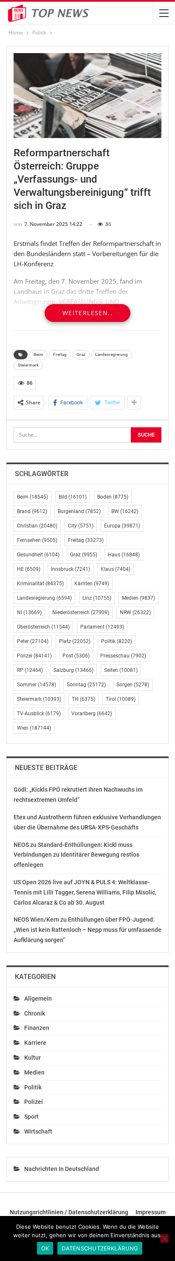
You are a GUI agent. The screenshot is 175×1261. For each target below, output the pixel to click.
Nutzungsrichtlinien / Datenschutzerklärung (69, 1212)
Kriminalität (40, 584)
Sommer (36, 685)
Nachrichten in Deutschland (61, 1168)
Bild (73, 497)
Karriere (35, 1042)
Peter (32, 641)
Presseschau (123, 656)
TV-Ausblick (39, 714)
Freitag (60, 354)
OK (45, 1248)
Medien (138, 598)
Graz (80, 354)
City (80, 526)
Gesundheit (38, 555)
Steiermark (28, 365)
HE (28, 569)
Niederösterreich (80, 612)
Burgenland (79, 511)
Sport (31, 1116)
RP (30, 670)
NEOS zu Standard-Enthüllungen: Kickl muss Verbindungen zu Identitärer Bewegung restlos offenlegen (76, 855)
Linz (96, 598)
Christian (37, 526)
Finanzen (36, 1027)
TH (83, 699)
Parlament (102, 627)
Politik (116, 641)
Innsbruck (70, 569)
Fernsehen (37, 540)
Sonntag (86, 685)
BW (124, 511)
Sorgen (132, 685)
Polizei (34, 656)
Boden (112, 497)
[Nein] (164, 1238)
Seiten (121, 670)
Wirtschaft (38, 1131)
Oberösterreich (43, 627)
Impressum (150, 1212)
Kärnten (91, 584)
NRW (135, 612)
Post (76, 656)
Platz (74, 641)
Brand (32, 511)
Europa (122, 526)
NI (29, 612)
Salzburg (73, 670)
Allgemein (38, 998)
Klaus (115, 569)
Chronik (34, 1013)
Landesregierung (111, 354)
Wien (34, 728)
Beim (38, 354)
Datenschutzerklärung (100, 1248)
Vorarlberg (91, 714)
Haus (124, 555)
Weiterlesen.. (87, 313)
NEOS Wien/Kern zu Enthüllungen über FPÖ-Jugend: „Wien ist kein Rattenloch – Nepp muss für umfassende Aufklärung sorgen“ (87, 929)
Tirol (120, 699)
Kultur (32, 1057)
